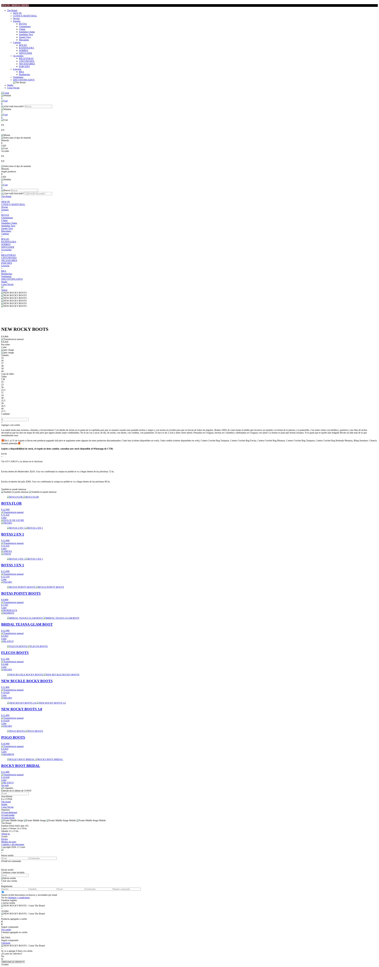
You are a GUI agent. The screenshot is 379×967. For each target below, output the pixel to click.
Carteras (17, 42)
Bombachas (24, 74)
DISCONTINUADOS (23, 80)
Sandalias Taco (26, 34)
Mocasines (24, 40)
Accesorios (18, 56)
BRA (21, 72)
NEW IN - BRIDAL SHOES (15, 5)
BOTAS (23, 24)
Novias (16, 18)
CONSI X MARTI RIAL (25, 16)
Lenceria (17, 69)
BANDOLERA (26, 48)
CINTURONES (26, 61)
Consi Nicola (13, 88)
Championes (25, 26)
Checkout (5, 943)
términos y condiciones (19, 897)
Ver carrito (6, 929)
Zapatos (16, 21)
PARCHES (24, 66)
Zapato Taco (25, 37)
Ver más (5, 785)
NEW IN (17, 13)
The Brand (12, 10)
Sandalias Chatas (27, 32)
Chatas (22, 29)
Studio (10, 85)
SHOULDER (25, 53)
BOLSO (23, 45)
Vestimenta (18, 77)
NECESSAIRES (27, 64)
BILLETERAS (26, 58)
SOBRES (23, 50)
